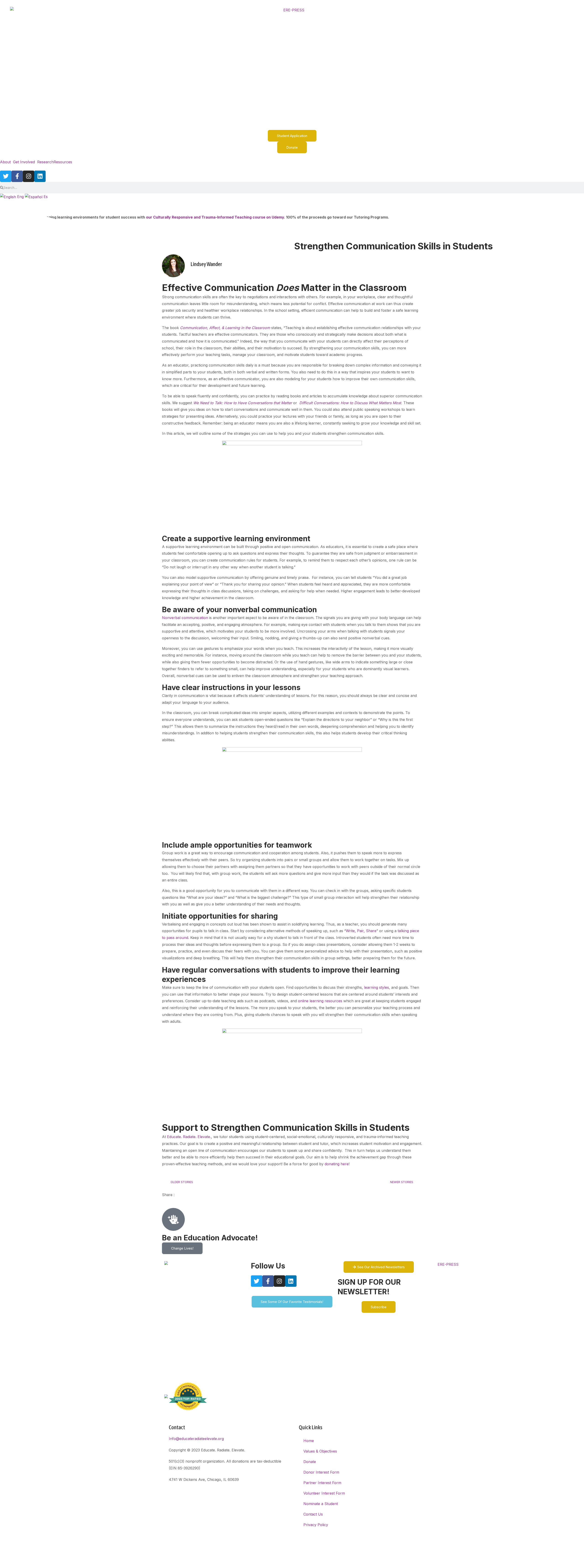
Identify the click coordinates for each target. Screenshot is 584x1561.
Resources (63, 162)
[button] (6, 162)
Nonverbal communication (185, 617)
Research (45, 162)
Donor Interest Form (321, 1472)
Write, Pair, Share (361, 930)
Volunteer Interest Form (324, 1493)
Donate (309, 1461)
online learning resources (320, 1001)
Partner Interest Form (322, 1482)
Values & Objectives (320, 1451)
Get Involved (24, 162)
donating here (337, 1164)
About (5, 162)
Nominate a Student (320, 1503)
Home (308, 1440)
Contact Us (313, 1514)
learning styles (376, 987)
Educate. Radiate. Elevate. (189, 1136)
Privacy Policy (315, 1524)
